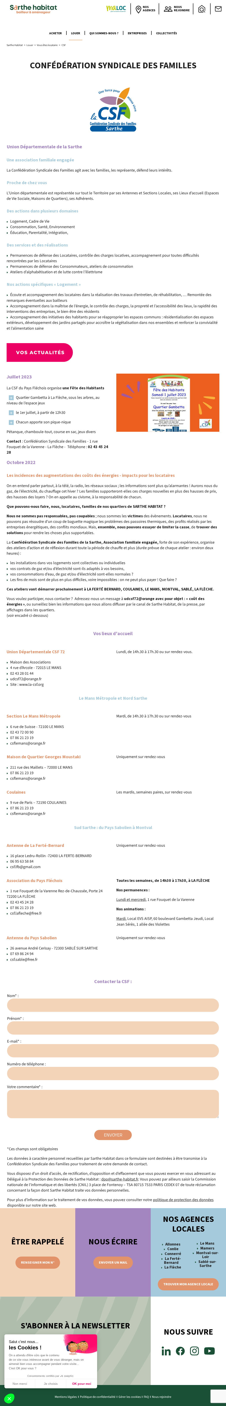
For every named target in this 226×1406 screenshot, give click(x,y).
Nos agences (149, 9)
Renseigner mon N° (38, 1262)
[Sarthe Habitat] (34, 9)
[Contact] (218, 8)
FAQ (146, 1397)
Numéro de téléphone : (26, 1064)
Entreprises (137, 33)
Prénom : (15, 1018)
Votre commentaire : (24, 1087)
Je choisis (51, 1383)
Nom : (13, 996)
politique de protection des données (183, 1200)
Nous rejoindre (161, 1397)
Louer (75, 33)
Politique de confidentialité (97, 1397)
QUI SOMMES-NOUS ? (104, 33)
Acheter (55, 33)
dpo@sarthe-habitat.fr (119, 1179)
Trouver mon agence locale (188, 1284)
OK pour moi (81, 1383)
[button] (9, 1398)
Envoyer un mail (113, 1262)
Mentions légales (66, 1397)
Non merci (20, 1383)
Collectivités (166, 33)
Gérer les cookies (130, 1397)
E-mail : (14, 1041)
